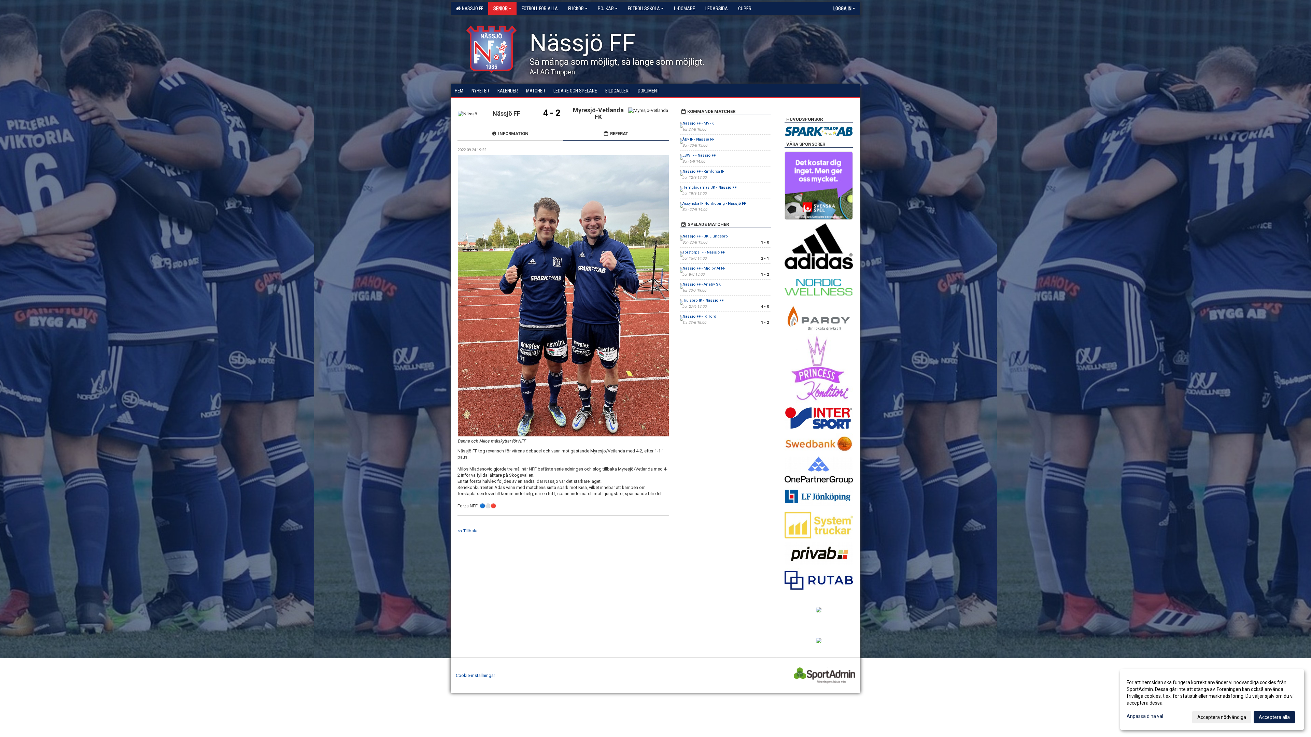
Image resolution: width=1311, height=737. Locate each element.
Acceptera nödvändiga (1221, 717)
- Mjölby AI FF (703, 268)
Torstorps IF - (703, 252)
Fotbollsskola (644, 8)
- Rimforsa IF (703, 171)
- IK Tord (699, 316)
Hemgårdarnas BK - (709, 187)
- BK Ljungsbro (705, 236)
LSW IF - (699, 155)
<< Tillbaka (468, 530)
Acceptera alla (1274, 717)
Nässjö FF (471, 8)
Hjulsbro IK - (702, 300)
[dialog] (1212, 699)
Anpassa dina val (1145, 716)
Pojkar (606, 8)
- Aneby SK (701, 284)
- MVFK (698, 123)
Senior (500, 8)
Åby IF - (698, 139)
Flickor (576, 8)
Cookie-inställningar (475, 675)
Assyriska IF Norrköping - (714, 203)
